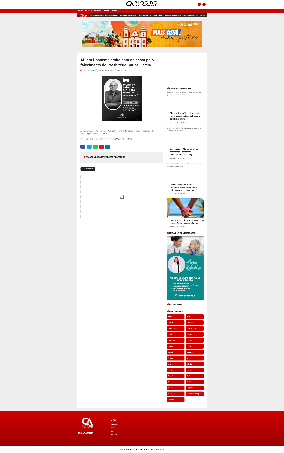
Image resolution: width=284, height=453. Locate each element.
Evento (189, 340)
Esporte (189, 334)
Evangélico (172, 340)
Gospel (170, 352)
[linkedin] (107, 147)
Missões (171, 370)
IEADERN (88, 11)
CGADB (170, 322)
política (189, 382)
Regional (115, 11)
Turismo (171, 399)
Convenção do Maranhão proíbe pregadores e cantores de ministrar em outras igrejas (184, 152)
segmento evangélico (194, 394)
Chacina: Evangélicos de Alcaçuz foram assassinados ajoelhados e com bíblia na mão (185, 116)
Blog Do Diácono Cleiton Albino (154, 449)
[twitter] (89, 147)
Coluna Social (192, 328)
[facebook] (77, 4)
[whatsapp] (95, 147)
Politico (170, 388)
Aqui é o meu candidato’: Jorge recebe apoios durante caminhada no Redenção (173, 15)
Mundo (189, 370)
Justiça (170, 358)
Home (80, 11)
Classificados (172, 328)
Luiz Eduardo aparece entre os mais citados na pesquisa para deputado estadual (129, 15)
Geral (189, 346)
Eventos (170, 346)
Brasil (106, 11)
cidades (190, 322)
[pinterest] (101, 147)
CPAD (170, 334)
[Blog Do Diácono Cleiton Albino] (142, 7)
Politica (97, 11)
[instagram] (80, 4)
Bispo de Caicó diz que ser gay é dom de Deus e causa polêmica (184, 221)
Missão (189, 364)
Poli (188, 376)
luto (169, 364)
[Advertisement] (180, 70)
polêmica (171, 376)
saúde (170, 394)
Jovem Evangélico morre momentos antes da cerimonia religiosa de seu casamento (183, 187)
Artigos (170, 316)
